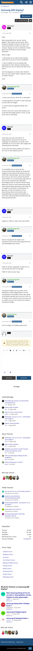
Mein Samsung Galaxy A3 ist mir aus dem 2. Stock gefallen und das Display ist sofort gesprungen (18, 595)
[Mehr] (30, 33)
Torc (6, 404)
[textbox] (16, 361)
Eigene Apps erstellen (11, 407)
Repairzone (9, 601)
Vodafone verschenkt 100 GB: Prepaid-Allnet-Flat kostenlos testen (16, 450)
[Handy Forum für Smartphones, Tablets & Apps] (7, 2)
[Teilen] (30, 20)
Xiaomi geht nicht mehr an (13, 509)
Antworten (24, 378)
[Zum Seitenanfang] (30, 648)
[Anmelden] (26, 2)
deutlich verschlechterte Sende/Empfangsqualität (12, 497)
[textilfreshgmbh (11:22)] (14, 478)
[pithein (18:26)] (7, 478)
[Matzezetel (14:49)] (11, 478)
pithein (6, 414)
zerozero (8, 620)
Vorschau (9, 378)
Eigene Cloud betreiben (12, 423)
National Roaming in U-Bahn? (14, 462)
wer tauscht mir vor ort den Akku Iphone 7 (18, 491)
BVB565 (8, 599)
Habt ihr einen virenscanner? (14, 412)
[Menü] (30, 2)
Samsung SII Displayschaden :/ (17, 618)
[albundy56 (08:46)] (17, 478)
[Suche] (21, 2)
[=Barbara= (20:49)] (4, 478)
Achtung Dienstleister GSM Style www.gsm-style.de (15, 515)
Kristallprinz (27, 539)
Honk (6, 441)
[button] (5, 372)
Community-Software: (16, 648)
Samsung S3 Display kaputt (16, 612)
